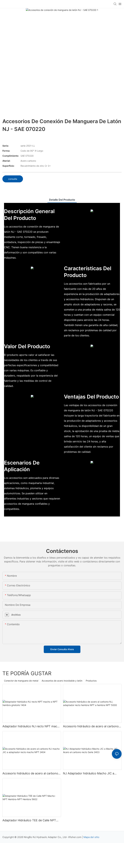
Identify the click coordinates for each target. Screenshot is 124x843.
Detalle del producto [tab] (62, 199)
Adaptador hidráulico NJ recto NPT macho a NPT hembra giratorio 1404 (31, 726)
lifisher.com (75, 837)
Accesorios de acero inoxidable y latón (62, 680)
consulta (12, 178)
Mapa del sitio (91, 837)
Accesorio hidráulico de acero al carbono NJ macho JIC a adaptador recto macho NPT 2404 (30, 774)
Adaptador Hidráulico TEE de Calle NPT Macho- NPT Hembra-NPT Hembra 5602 (30, 820)
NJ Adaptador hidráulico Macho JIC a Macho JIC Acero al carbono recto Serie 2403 (90, 774)
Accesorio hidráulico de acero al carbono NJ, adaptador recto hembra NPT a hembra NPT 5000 (91, 726)
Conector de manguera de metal (21, 680)
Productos (91, 680)
